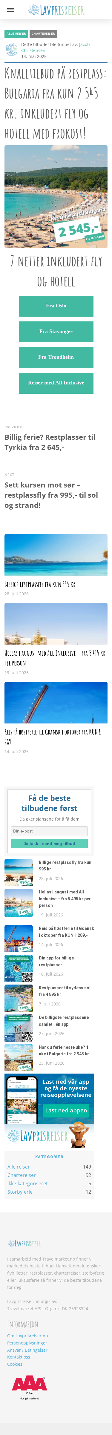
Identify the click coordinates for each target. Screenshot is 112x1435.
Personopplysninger (27, 1343)
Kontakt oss (18, 1357)
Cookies (14, 1364)
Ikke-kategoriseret (27, 1183)
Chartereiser (43, 33)
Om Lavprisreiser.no (27, 1336)
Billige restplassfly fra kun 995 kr (39, 584)
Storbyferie (20, 1192)
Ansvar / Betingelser (27, 1350)
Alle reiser (16, 33)
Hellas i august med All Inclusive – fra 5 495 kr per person (65, 899)
